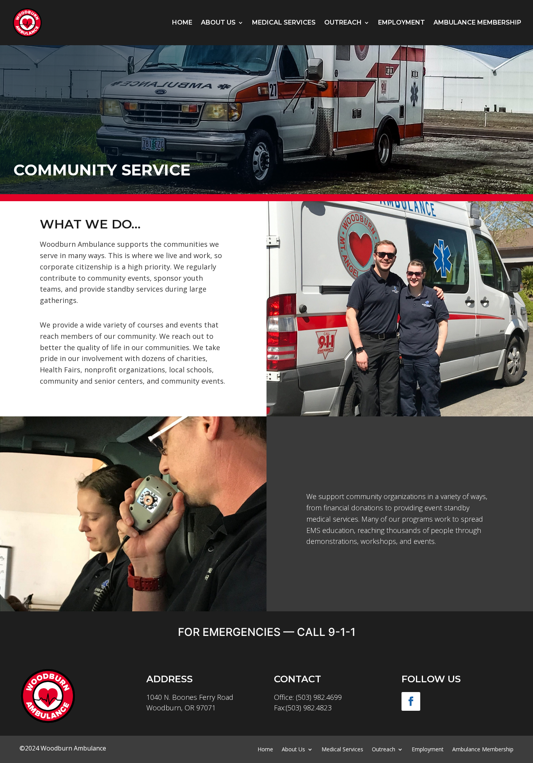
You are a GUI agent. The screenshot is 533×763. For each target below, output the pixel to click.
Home (182, 22)
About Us (218, 22)
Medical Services (284, 22)
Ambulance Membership (477, 22)
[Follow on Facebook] (411, 701)
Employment (401, 22)
